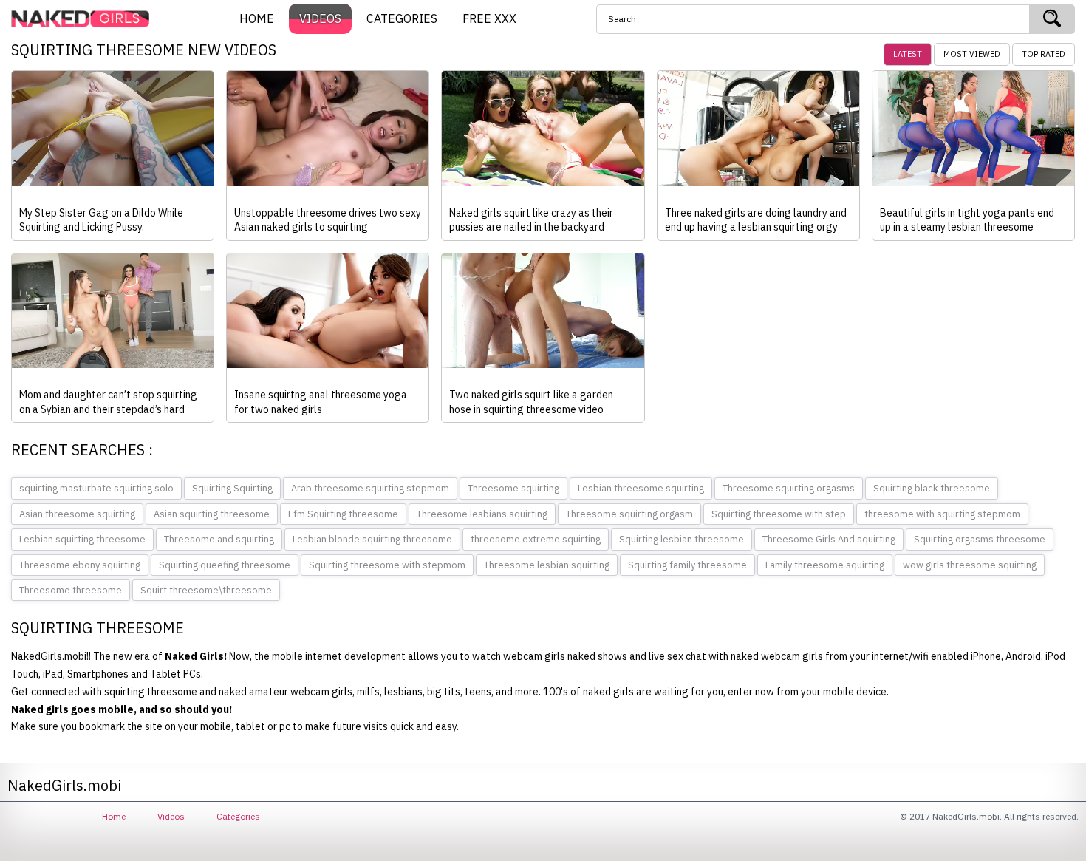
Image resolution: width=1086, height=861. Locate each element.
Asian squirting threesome (212, 514)
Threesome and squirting (219, 539)
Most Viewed (971, 54)
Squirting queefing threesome (224, 565)
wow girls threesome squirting (970, 565)
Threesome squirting (513, 488)
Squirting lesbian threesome (681, 539)
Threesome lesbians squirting (482, 514)
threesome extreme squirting (536, 539)
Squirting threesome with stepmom (387, 565)
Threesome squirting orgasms (789, 488)
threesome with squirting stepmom (942, 514)
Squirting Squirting (232, 488)
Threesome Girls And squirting (828, 539)
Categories (238, 816)
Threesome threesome (70, 590)
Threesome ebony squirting (79, 565)
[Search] (1052, 19)
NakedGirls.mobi (85, 19)
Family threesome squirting (824, 565)
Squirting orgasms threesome (979, 539)
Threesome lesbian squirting (546, 565)
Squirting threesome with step (778, 514)
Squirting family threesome (687, 565)
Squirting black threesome (931, 488)
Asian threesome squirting (77, 514)
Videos (171, 816)
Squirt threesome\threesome (206, 590)
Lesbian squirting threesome (82, 539)
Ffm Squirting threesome (343, 514)
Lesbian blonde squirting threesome (372, 539)
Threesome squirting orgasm (629, 514)
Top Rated (1043, 54)
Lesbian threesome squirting (641, 488)
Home (114, 816)
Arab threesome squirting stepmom (370, 488)
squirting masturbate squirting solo (96, 488)
